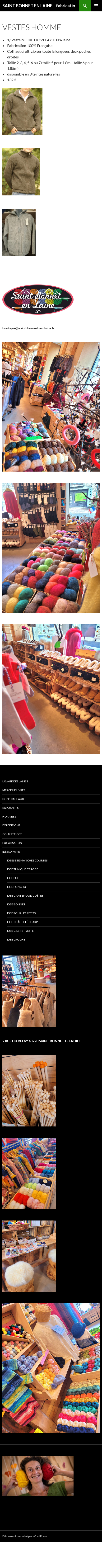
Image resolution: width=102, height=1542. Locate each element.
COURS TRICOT (12, 834)
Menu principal (96, 5)
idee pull (13, 878)
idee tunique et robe (22, 869)
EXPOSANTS (10, 807)
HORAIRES (9, 816)
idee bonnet (16, 904)
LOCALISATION (12, 843)
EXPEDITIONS (11, 825)
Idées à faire (11, 851)
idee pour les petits (21, 913)
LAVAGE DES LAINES (15, 781)
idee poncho (16, 887)
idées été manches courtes (27, 860)
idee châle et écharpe (23, 922)
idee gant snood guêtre (25, 895)
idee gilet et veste (20, 930)
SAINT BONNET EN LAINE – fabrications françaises (40, 5)
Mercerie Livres (13, 790)
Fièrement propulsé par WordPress (24, 1536)
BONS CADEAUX (13, 799)
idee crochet (17, 939)
